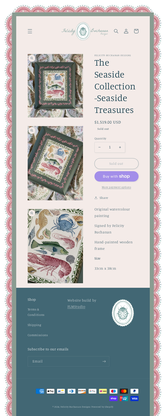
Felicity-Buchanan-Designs (76, 406)
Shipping (34, 325)
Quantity (100, 138)
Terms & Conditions (36, 312)
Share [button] (104, 197)
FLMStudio (76, 306)
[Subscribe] (104, 361)
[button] (30, 31)
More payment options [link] (116, 187)
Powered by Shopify (102, 406)
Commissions (38, 335)
